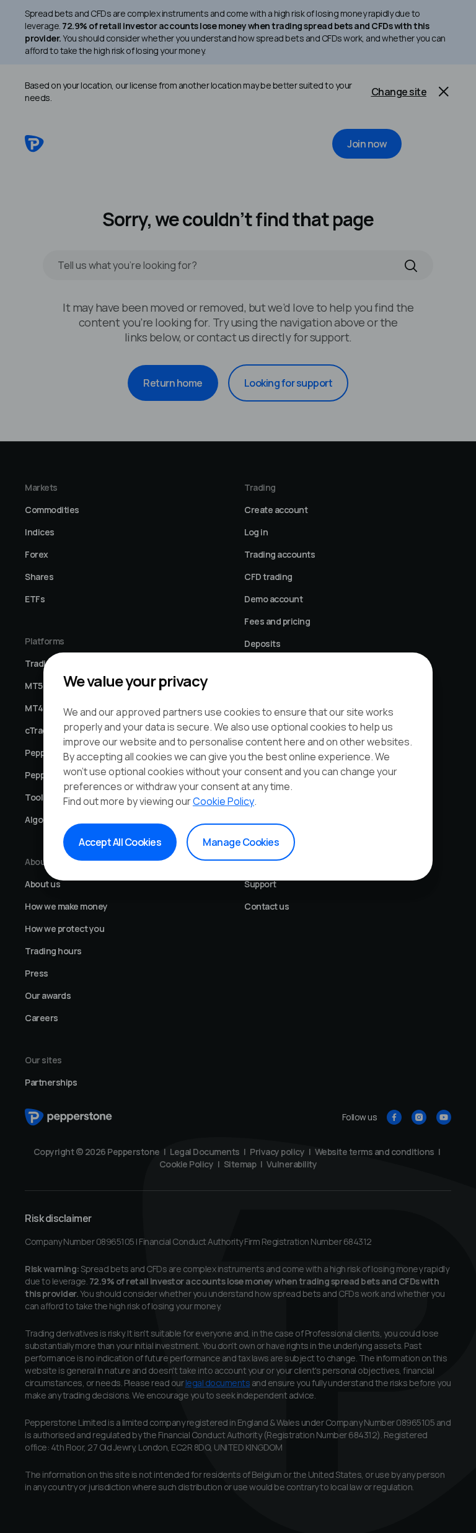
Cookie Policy (223, 801)
